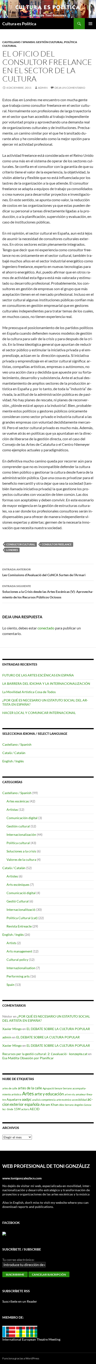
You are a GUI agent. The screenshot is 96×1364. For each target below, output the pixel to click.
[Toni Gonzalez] (4, 1233)
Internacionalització (21, 909)
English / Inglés (13, 761)
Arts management (19, 951)
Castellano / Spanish (18, 42)
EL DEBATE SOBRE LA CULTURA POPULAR (58, 1029)
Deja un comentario (70, 87)
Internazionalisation (21, 968)
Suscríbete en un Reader (19, 1301)
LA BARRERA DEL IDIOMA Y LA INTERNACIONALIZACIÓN (46, 683)
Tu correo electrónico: (18, 1260)
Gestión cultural (49, 42)
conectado (46, 628)
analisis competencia (44, 1099)
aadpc (26, 1099)
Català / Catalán (13, 753)
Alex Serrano (66, 1104)
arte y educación (49, 1093)
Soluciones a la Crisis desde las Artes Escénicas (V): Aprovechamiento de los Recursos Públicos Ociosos (47, 591)
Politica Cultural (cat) (22, 918)
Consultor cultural (20, 544)
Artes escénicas (18, 801)
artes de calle (9, 1088)
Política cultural (18, 843)
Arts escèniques (18, 884)
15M (17, 1109)
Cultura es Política (19, 23)
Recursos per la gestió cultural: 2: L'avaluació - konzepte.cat (44, 1054)
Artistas (12, 809)
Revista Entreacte (19, 926)
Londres (12, 549)
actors (25, 1109)
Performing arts (18, 976)
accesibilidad (79, 1099)
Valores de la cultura (21, 859)
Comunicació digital (21, 893)
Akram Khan (49, 1104)
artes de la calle (30, 1088)
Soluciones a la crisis (21, 851)
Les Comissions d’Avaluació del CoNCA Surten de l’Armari (44, 572)
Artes (28, 1094)
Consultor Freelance (57, 544)
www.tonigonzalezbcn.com (22, 1178)
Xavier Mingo (12, 1029)
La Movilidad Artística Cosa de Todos (29, 692)
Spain (10, 985)
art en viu (70, 1094)
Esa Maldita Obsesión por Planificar (28, 1058)
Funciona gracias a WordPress (20, 1358)
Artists (11, 943)
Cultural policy (17, 960)
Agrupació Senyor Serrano (57, 1088)
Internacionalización (21, 834)
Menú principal (90, 23)
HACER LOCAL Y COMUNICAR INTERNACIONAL (39, 713)
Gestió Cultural (18, 901)
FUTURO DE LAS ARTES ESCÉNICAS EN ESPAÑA (38, 675)
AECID (35, 1109)
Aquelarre (14, 1099)
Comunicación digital (22, 818)
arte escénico (63, 1099)
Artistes (12, 876)
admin (43, 87)
